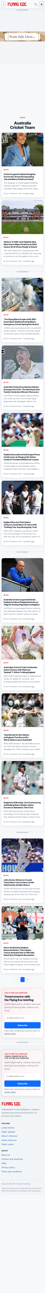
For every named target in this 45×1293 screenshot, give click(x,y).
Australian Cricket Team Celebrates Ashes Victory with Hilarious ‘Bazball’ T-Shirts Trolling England (20, 669)
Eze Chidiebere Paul (14, 193)
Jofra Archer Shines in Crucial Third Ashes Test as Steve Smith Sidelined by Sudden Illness (19, 882)
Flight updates (8, 1132)
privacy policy (10, 1034)
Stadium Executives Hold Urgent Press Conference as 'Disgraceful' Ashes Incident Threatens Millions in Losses (22, 457)
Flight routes (8, 1144)
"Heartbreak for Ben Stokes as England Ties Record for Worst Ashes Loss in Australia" (18, 737)
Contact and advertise (12, 1159)
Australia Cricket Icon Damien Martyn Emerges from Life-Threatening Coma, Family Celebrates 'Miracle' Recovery (22, 389)
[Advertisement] (22, 88)
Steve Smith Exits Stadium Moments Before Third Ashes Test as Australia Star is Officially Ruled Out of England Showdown (19, 951)
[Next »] (27, 979)
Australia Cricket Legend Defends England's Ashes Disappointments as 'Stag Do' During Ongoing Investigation (22, 602)
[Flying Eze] (17, 4)
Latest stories (8, 1127)
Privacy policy (8, 1167)
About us (6, 1155)
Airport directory (10, 1136)
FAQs (4, 1163)
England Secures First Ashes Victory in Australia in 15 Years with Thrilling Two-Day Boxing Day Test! (20, 524)
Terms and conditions (12, 1171)
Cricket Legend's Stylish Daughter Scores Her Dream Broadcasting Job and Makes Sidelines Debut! (20, 176)
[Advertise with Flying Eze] (22, 36)
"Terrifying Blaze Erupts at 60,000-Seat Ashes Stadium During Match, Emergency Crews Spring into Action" (21, 322)
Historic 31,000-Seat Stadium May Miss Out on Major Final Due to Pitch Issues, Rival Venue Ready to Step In (20, 244)
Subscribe (23, 1025)
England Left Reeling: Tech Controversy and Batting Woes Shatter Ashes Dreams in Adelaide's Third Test (22, 805)
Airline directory (9, 1140)
